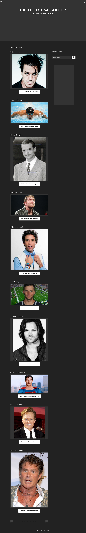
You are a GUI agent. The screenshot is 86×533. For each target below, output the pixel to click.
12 (28, 521)
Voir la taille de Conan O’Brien (29, 442)
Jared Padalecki (16, 316)
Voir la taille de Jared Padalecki (29, 364)
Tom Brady (14, 282)
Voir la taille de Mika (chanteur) (29, 273)
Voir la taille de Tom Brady (29, 308)
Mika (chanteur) (16, 227)
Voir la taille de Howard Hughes (29, 184)
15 (36, 521)
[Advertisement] (43, 26)
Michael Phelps (16, 100)
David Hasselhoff (17, 450)
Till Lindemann (16, 52)
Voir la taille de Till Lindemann (29, 91)
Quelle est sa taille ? (43, 10)
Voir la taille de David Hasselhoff (29, 510)
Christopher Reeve (17, 372)
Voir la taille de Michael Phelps (29, 126)
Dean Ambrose (16, 192)
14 (34, 521)
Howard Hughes (16, 135)
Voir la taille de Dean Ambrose (29, 218)
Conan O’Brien (16, 405)
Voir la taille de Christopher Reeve (29, 396)
